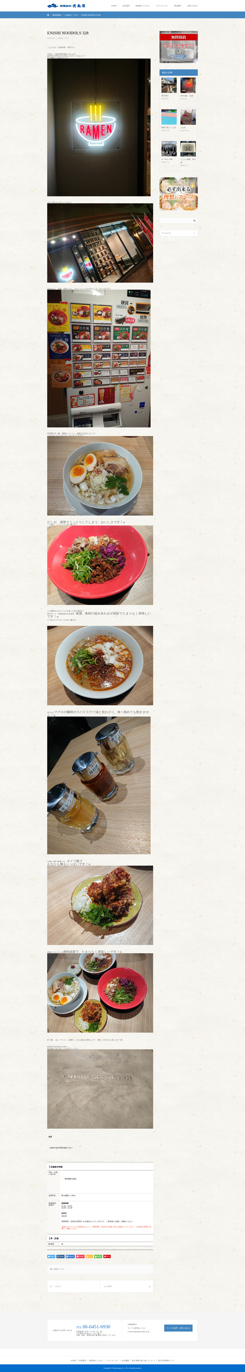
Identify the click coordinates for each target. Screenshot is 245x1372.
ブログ (66, 38)
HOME (114, 6)
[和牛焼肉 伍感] (188, 85)
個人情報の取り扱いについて (143, 1360)
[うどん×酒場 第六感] (188, 148)
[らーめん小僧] (169, 148)
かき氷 (183, 128)
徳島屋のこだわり (143, 6)
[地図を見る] (100, 1140)
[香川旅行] (169, 85)
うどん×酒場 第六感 (188, 161)
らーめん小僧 (166, 159)
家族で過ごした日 (168, 127)
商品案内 (177, 6)
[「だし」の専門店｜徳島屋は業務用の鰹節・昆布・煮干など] (66, 5)
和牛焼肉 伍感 (186, 96)
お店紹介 (60, 38)
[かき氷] (188, 117)
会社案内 (126, 6)
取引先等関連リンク (166, 1360)
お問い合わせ (192, 6)
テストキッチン (162, 6)
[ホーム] (48, 15)
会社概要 (125, 1360)
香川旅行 (165, 96)
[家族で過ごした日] (169, 117)
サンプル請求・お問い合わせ (178, 1328)
